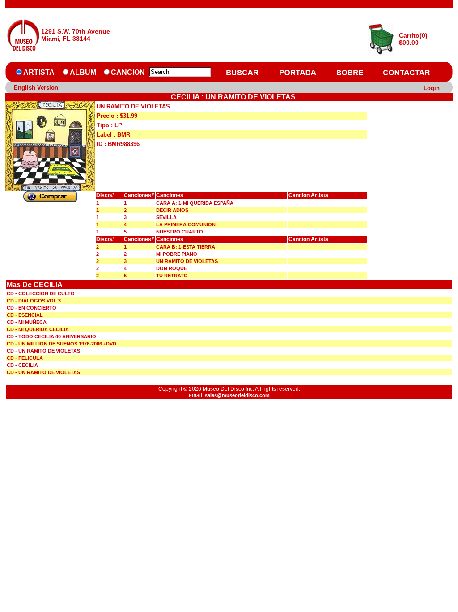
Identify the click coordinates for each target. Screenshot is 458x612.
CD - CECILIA (22, 365)
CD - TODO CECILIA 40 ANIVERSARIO (51, 336)
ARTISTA (39, 72)
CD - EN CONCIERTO (31, 307)
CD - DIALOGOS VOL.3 (34, 300)
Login (432, 88)
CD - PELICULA (25, 358)
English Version (36, 87)
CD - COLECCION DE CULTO (41, 293)
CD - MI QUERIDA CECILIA (38, 329)
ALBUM (83, 72)
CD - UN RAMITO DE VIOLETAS (43, 350)
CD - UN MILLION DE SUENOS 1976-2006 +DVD (61, 343)
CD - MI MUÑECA (27, 322)
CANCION (128, 72)
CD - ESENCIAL (25, 315)
